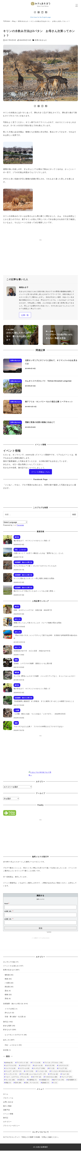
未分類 (5, 1050)
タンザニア (39, 1068)
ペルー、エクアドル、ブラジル (17, 1077)
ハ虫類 (7, 983)
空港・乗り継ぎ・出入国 (14, 1016)
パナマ (29, 1071)
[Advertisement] (40, 258)
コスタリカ (63, 1065)
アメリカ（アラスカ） (53, 1062)
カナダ (50, 1065)
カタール (38, 1065)
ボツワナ (37, 1077)
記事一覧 (25, 315)
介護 (21, 1080)
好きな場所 (7, 1025)
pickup (9, 1062)
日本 (18, 1082)
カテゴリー (7, 1121)
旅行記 (5, 1021)
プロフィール (8, 1098)
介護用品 (32, 1080)
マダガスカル (51, 1077)
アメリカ (36, 1062)
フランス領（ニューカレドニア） (33, 1074)
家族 (8, 1082)
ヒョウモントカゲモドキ (14, 1034)
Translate (20, 525)
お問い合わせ (8, 1102)
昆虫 (6, 990)
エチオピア (25, 1065)
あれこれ (6, 1040)
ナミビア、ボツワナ (13, 1071)
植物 (6, 994)
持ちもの (8, 1012)
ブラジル (53, 1074)
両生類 (7, 986)
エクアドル (11, 1065)
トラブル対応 (10, 1009)
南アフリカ (58, 1080)
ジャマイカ (10, 1068)
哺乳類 (7, 975)
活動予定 (6, 1110)
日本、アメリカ (31, 1082)
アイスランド (22, 1062)
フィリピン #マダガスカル (61, 1071)
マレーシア (66, 1077)
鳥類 (6, 979)
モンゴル (10, 1080)
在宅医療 (72, 1080)
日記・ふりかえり (11, 1045)
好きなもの (7, 1029)
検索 (74, 514)
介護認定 (45, 1080)
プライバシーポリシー (11, 1125)
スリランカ (24, 1068)
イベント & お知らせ (11, 966)
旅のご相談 (7, 1106)
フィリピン (42, 1071)
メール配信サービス (36, 938)
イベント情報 (8, 1114)
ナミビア (62, 1068)
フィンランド (11, 1074)
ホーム (5, 1094)
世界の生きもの (41, 40)
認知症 (45, 1082)
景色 (6, 998)
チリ (51, 1068)
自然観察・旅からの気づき (13, 1003)
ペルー (65, 1074)
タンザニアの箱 (9, 962)
